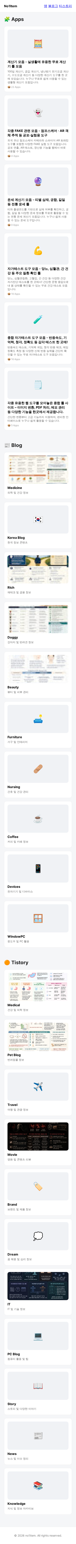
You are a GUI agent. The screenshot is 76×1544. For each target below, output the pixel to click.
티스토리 (65, 6)
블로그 (53, 6)
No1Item (10, 6)
